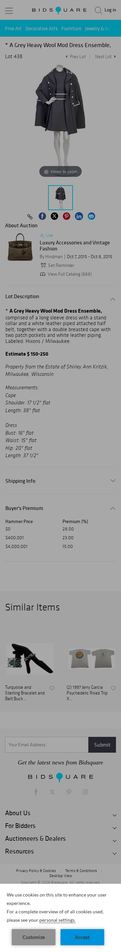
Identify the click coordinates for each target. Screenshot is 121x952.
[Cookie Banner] (60, 918)
